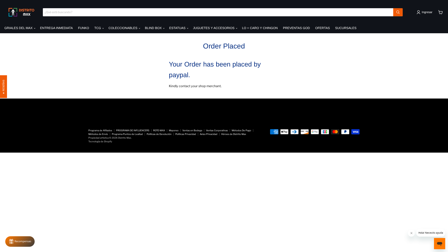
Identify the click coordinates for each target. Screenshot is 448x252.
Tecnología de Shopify (100, 141)
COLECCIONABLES (123, 28)
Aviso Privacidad (208, 134)
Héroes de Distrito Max (233, 134)
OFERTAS (322, 28)
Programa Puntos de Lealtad (127, 134)
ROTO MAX (159, 130)
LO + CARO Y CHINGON (260, 28)
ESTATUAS (177, 28)
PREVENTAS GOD (296, 28)
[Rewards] (20, 241)
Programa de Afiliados (100, 130)
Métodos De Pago (241, 130)
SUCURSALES (345, 28)
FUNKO (83, 28)
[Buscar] (398, 12)
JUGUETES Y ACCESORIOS (214, 28)
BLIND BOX (154, 28)
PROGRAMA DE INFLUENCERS (132, 130)
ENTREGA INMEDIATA (56, 28)
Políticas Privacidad (185, 134)
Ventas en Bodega (192, 130)
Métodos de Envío (98, 134)
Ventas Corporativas (217, 130)
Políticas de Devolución (159, 134)
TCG (98, 28)
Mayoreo (173, 130)
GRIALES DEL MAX (18, 28)
